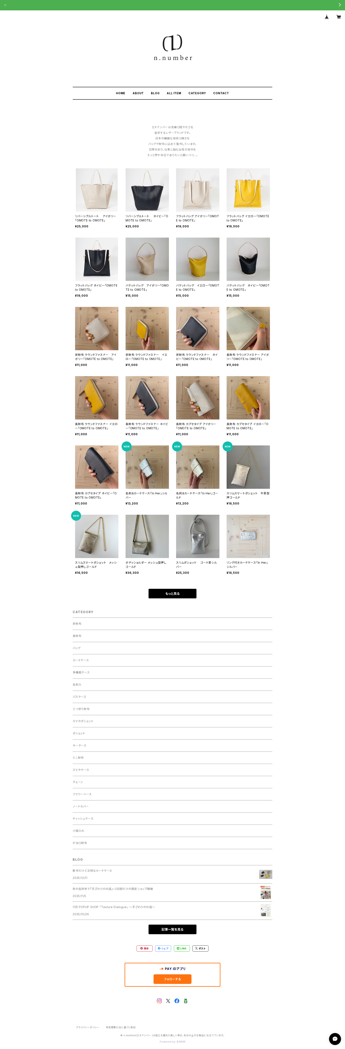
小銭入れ (78, 830)
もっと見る (172, 594)
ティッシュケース (83, 818)
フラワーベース (82, 794)
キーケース (80, 745)
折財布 (77, 623)
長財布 (77, 636)
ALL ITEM (174, 93)
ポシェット (79, 733)
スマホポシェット (83, 721)
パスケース (79, 696)
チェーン (78, 782)
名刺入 (77, 684)
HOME (120, 93)
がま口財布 (80, 843)
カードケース (81, 660)
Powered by (168, 1041)
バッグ (76, 648)
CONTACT (221, 93)
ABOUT (138, 93)
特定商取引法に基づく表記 (121, 1027)
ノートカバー (81, 806)
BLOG (155, 93)
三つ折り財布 (81, 709)
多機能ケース (81, 672)
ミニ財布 (78, 757)
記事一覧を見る (172, 929)
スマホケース (81, 769)
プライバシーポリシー (87, 1027)
